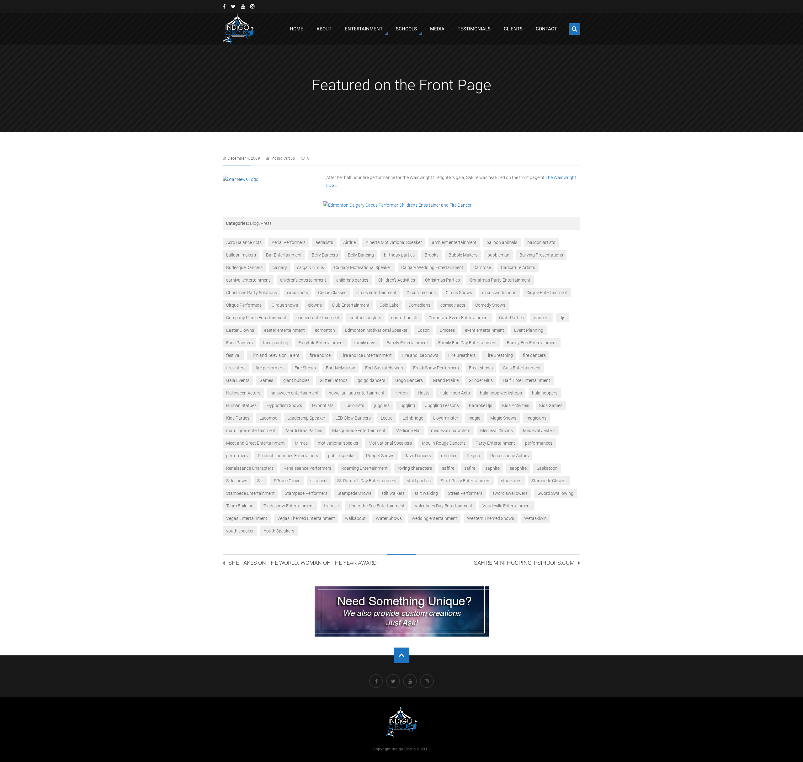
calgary (280, 267)
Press (266, 223)
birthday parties (399, 254)
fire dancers (534, 355)
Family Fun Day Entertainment (467, 342)
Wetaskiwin (535, 518)
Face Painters (239, 342)
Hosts (423, 392)
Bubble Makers (463, 254)
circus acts (297, 292)
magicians (536, 418)
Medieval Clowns (496, 430)
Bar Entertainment (284, 254)
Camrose (482, 267)
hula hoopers (544, 392)
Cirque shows (285, 305)
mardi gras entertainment (251, 430)
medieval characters (450, 430)
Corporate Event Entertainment (458, 317)
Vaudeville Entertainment (506, 505)
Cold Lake (389, 305)
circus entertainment (376, 292)
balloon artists (541, 242)
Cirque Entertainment (547, 292)
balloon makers (241, 254)
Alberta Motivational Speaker (394, 242)
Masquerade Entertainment (359, 430)
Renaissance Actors (509, 455)
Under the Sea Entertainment (377, 505)
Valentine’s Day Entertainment (443, 505)
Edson (423, 330)
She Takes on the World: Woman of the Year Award (302, 562)
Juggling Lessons (442, 405)
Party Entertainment (495, 443)
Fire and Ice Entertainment (366, 355)
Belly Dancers (325, 254)
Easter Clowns (240, 330)
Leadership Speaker (306, 418)
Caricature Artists (518, 267)
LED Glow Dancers (353, 418)
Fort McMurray (340, 367)
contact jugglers (365, 317)
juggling (407, 405)
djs (562, 317)
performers (237, 455)
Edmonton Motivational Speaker (376, 330)
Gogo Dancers (409, 380)
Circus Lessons (421, 292)
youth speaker (240, 530)
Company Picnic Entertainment (256, 317)
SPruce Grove (287, 480)
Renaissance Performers (307, 468)
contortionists (404, 317)
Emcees (447, 330)
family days (365, 342)
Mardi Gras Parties (304, 430)
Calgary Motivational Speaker (362, 267)
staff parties (419, 480)
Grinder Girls (481, 380)
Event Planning (528, 330)
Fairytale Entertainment (321, 342)
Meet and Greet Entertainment (255, 443)
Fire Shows (305, 367)
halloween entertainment (294, 392)
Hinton (401, 392)
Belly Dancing (361, 254)
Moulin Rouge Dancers (443, 443)
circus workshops (499, 292)
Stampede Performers (306, 493)
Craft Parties (511, 317)
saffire (448, 468)
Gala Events (237, 380)
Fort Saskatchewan (384, 367)
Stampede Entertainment (250, 493)
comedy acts (452, 305)
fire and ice (320, 355)
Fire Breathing (499, 355)
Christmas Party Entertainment (500, 280)
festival (233, 355)
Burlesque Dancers (244, 267)
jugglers (382, 405)
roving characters (415, 468)
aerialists (324, 242)
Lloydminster (445, 418)
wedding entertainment (434, 518)
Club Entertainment (351, 305)
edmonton (325, 330)
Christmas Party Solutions (251, 292)
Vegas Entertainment (246, 518)
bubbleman (498, 254)
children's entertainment (303, 280)
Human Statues (241, 405)
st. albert (318, 480)
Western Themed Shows (490, 518)
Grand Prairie (446, 380)
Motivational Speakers (390, 443)
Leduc (386, 418)
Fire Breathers (462, 355)
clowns (315, 305)
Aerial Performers (289, 242)
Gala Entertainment (522, 367)
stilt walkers (393, 493)
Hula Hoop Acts (454, 392)
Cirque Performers (244, 305)
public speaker (342, 455)
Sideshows (236, 480)
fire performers (270, 367)
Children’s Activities (396, 280)
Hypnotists (322, 405)
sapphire (518, 468)
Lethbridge (412, 418)
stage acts (511, 480)
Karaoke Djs (480, 405)
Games (266, 380)
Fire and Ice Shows (420, 355)
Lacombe (268, 418)
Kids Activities (515, 405)
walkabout (355, 518)
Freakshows (481, 367)
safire (469, 468)
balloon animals (502, 242)
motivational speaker (338, 443)
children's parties (352, 280)
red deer (449, 455)
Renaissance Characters (250, 468)
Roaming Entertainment (364, 468)
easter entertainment (284, 330)
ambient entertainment (454, 242)
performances (538, 443)
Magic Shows (503, 418)
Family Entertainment (407, 342)
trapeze (331, 505)
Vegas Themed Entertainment (306, 518)
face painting (275, 342)
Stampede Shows (354, 493)
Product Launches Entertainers (288, 455)
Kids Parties (237, 418)
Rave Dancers (417, 455)
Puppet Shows (380, 455)
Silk (260, 480)
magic (474, 418)
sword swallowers (510, 493)
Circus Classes (332, 292)
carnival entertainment (248, 280)
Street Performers (465, 493)
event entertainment (484, 330)
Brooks (432, 254)
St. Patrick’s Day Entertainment (367, 480)
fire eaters (236, 367)
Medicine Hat (408, 430)
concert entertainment (318, 317)
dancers (542, 317)
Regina (473, 455)
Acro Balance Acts (244, 242)
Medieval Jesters (539, 430)
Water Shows (389, 518)
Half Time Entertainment (526, 380)
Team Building (239, 505)
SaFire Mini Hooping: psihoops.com (524, 562)
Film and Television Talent (275, 355)
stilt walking (426, 493)
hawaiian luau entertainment (357, 392)
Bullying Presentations (541, 254)
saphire (492, 468)
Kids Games (550, 405)
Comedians (419, 305)
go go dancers (371, 380)
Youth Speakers (279, 530)
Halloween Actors (243, 392)
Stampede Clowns (548, 480)
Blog (254, 223)
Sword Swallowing (555, 493)
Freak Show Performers (436, 367)
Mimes (301, 443)
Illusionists (353, 405)
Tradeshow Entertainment (288, 505)
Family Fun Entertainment (532, 342)
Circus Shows (459, 292)
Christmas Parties (442, 280)
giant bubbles (296, 380)
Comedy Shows (490, 305)
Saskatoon (547, 468)
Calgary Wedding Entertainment (432, 267)
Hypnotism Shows (284, 405)
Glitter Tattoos (334, 380)
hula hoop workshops (501, 392)
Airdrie (349, 242)
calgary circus (310, 267)
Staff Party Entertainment (466, 480)
